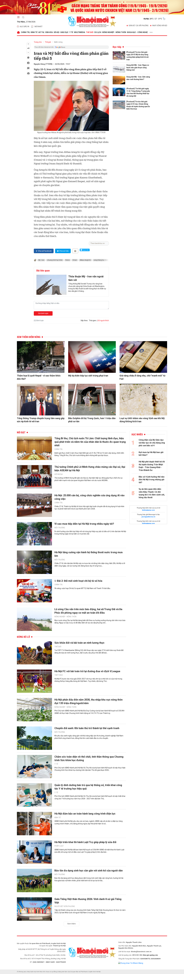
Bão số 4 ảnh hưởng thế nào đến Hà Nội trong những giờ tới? (151, 480)
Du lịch (97, 32)
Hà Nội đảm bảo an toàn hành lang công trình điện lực (84, 813)
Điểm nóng (58, 42)
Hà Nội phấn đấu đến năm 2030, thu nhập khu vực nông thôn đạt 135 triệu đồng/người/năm (88, 701)
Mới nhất (39, 27)
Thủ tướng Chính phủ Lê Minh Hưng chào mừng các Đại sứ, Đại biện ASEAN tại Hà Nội (89, 468)
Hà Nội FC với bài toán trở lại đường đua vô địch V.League (87, 671)
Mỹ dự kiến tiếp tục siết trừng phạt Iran (88, 375)
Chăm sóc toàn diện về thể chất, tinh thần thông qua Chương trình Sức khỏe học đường (88, 758)
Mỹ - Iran (41, 260)
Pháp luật (59, 846)
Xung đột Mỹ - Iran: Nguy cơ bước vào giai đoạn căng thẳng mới (137, 67)
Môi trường (59, 528)
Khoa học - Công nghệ (137, 32)
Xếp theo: (84, 320)
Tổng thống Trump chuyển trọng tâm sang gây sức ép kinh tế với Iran (40, 420)
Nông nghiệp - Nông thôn (114, 32)
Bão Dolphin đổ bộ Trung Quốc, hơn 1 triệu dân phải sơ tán (92, 420)
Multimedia (79, 32)
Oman (75, 260)
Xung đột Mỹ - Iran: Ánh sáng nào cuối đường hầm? (138, 78)
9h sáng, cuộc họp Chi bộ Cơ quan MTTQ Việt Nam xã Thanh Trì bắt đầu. (82, 588)
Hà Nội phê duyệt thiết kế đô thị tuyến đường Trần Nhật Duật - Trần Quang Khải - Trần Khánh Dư (152, 465)
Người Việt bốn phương (64, 906)
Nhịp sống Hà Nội (159, 26)
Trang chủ (38, 42)
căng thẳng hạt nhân (101, 260)
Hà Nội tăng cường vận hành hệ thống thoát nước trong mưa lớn (88, 554)
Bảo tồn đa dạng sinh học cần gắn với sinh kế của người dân (88, 870)
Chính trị (25, 32)
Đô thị (41, 32)
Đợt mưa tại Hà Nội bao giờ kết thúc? (151, 453)
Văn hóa (49, 32)
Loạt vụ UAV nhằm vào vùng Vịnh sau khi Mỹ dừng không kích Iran (142, 420)
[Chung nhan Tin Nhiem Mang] (130, 963)
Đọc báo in (24, 27)
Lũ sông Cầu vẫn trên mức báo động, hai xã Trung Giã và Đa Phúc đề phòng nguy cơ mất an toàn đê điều (88, 611)
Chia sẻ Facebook (45, 251)
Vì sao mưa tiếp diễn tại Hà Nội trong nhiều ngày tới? (84, 523)
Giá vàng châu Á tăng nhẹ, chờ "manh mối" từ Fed (142, 377)
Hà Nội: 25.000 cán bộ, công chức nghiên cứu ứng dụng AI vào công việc (89, 497)
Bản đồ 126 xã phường (138, 26)
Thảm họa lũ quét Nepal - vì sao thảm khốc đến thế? (39, 377)
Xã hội (56, 32)
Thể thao (58, 675)
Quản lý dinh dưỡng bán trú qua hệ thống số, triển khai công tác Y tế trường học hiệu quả (88, 787)
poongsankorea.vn (148, 517)
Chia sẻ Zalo (64, 251)
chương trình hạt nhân (54, 260)
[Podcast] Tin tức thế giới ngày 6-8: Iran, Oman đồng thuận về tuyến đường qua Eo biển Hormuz (138, 105)
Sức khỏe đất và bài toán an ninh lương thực (79, 642)
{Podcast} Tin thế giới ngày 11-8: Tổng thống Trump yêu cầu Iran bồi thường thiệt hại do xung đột (138, 92)
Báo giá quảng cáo (150, 955)
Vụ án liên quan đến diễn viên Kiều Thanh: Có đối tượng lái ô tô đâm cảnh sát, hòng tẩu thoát (152, 493)
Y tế (71, 32)
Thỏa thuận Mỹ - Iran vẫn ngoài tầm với (86, 278)
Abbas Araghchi (85, 260)
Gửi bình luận (43, 313)
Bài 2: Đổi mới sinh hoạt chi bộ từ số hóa (79, 580)
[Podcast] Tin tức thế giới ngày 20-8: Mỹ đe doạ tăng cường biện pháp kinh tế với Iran (137, 56)
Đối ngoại (58, 474)
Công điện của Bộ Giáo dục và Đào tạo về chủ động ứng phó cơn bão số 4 (152, 443)
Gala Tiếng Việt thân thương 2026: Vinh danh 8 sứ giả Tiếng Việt (87, 901)
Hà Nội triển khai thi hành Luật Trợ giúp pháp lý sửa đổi (85, 842)
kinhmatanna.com (148, 510)
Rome (67, 260)
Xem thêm (71, 924)
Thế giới (89, 32)
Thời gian (92, 320)
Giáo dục (64, 32)
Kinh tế (34, 32)
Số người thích (103, 320)
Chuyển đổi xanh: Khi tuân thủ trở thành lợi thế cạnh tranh (86, 728)
